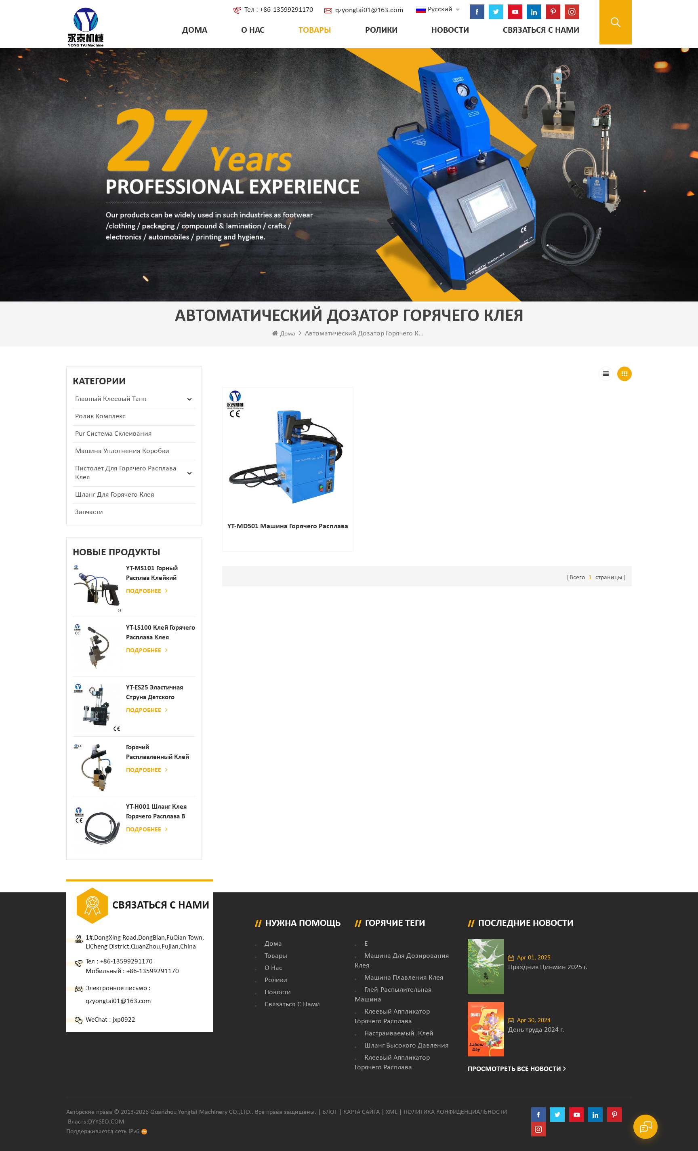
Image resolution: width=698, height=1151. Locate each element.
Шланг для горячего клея (114, 495)
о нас (253, 30)
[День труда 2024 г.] (486, 1029)
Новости (450, 30)
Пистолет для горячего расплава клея (126, 473)
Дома (194, 30)
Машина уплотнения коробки (122, 451)
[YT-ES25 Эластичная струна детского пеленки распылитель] (97, 707)
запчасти (89, 512)
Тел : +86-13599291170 (278, 10)
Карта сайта (361, 1112)
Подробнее (143, 591)
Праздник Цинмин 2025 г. (548, 967)
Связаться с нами (541, 30)
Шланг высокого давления (406, 1046)
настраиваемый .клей (398, 1033)
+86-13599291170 (126, 961)
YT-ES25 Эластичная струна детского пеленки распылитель (159, 693)
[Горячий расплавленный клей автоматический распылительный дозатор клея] (97, 767)
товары (276, 956)
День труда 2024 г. (536, 1030)
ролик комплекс (100, 416)
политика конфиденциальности (455, 1112)
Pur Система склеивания (113, 434)
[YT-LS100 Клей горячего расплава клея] (97, 647)
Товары (315, 30)
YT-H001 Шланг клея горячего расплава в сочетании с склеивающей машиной (156, 812)
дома (273, 944)
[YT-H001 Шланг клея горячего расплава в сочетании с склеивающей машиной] (97, 827)
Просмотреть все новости (514, 1069)
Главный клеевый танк (110, 399)
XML (391, 1112)
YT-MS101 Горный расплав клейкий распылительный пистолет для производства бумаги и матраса (158, 574)
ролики (381, 30)
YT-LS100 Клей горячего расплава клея (160, 632)
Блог (329, 1112)
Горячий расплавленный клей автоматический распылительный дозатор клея (157, 753)
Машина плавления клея (404, 978)
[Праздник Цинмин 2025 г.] (486, 966)
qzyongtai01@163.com (369, 10)
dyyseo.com (106, 1122)
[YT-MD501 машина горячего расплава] (288, 453)
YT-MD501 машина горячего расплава (287, 526)
